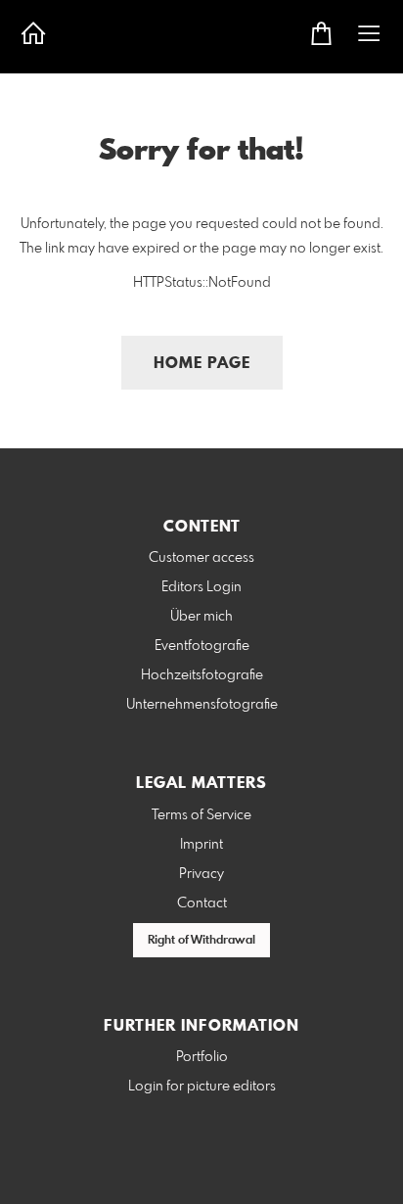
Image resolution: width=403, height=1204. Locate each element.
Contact (202, 903)
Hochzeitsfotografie (202, 675)
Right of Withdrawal (201, 941)
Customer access (201, 558)
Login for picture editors (202, 1086)
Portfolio (202, 1057)
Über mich (201, 617)
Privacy (201, 874)
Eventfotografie (202, 646)
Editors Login (201, 587)
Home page (202, 363)
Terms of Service (201, 815)
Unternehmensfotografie (202, 705)
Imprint (201, 845)
